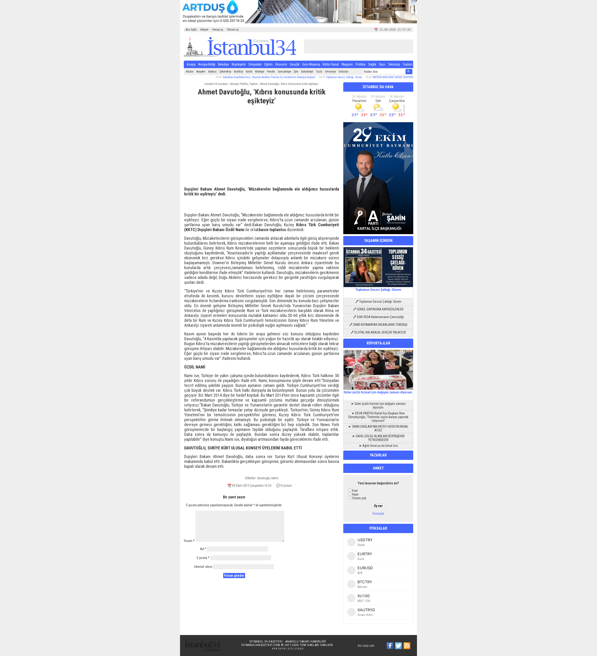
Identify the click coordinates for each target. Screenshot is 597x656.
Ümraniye (330, 71)
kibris (274, 478)
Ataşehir (200, 71)
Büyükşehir (239, 64)
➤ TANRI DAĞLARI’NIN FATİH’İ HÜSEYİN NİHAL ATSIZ (378, 428)
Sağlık (372, 64)
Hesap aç (217, 29)
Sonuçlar (378, 513)
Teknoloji (394, 64)
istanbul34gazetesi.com (260, 645)
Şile (296, 71)
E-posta (203, 558)
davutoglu (263, 478)
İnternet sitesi (203, 567)
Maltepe (259, 71)
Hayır (355, 494)
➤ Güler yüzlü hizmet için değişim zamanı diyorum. (378, 405)
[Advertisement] (261, 143)
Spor (382, 64)
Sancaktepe (284, 71)
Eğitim (268, 64)
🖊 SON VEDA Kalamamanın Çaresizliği (378, 317)
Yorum (189, 541)
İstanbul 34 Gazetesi (216, 84)
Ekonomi (281, 64)
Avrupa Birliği (206, 64)
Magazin (347, 64)
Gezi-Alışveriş (311, 64)
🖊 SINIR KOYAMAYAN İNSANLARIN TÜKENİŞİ (378, 324)
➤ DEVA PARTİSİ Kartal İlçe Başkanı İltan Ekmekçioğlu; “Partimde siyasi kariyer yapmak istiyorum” (378, 417)
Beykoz (212, 71)
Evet (355, 491)
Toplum (408, 64)
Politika (360, 64)
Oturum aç (233, 29)
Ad (203, 549)
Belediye (223, 64)
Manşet (234, 84)
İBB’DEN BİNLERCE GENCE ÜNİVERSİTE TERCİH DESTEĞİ (387, 77)
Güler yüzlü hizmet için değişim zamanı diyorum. (378, 392)
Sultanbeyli (307, 71)
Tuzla (319, 71)
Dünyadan (255, 64)
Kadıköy (238, 71)
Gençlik (294, 64)
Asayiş (191, 64)
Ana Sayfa (191, 29)
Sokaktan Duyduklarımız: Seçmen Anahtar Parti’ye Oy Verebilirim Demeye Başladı (251, 77)
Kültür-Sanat (331, 64)
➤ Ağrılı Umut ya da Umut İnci (378, 446)
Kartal (249, 71)
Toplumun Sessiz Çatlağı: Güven (326, 77)
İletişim (204, 29)
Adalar (190, 71)
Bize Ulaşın (296, 648)
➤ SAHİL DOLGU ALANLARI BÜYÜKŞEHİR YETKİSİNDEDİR (378, 438)
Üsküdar (343, 71)
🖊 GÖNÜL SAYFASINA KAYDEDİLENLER (378, 309)
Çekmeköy (225, 71)
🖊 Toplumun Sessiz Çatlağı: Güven (378, 301)
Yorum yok (359, 498)
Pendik (271, 71)
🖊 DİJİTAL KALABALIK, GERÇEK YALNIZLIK (378, 332)
